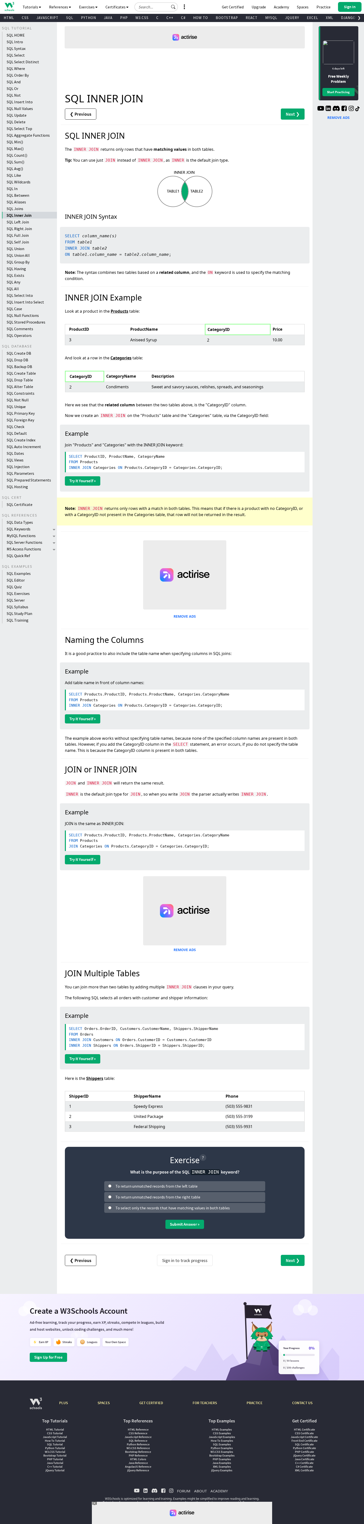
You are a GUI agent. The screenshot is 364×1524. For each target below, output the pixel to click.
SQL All (13, 288)
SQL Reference (138, 1440)
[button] (173, 7)
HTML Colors (138, 1459)
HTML (9, 17)
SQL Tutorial (55, 1444)
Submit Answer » (185, 1224)
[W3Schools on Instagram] (351, 109)
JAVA (108, 17)
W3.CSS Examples (221, 1452)
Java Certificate (304, 1459)
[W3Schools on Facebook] (344, 109)
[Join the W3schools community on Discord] (336, 109)
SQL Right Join (19, 228)
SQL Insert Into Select (25, 302)
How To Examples (222, 1440)
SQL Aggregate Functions (28, 135)
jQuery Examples (221, 1470)
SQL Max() (15, 148)
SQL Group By (18, 262)
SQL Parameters (20, 473)
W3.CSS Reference (138, 1448)
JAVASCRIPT (47, 17)
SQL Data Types (20, 522)
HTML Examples (222, 1429)
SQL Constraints (20, 393)
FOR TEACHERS (205, 1402)
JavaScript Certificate (304, 1437)
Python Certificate (304, 1448)
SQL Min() (15, 141)
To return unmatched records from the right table (157, 1197)
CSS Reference (138, 1433)
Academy (281, 6)
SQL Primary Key (21, 413)
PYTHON (88, 17)
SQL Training (17, 620)
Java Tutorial (55, 1463)
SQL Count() (17, 155)
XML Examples (222, 1466)
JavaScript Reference (138, 1437)
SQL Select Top (19, 128)
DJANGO (348, 17)
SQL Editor (16, 580)
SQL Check (15, 426)
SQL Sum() (15, 161)
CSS (25, 17)
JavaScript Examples (222, 1437)
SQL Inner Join (19, 215)
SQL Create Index (21, 439)
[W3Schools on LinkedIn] (328, 109)
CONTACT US (302, 1402)
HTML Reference (138, 1429)
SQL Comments (20, 328)
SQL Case (14, 308)
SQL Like (14, 175)
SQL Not (14, 95)
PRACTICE (254, 1402)
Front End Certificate (304, 1440)
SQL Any (13, 282)
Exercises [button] (87, 6)
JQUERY (292, 17)
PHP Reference (138, 1455)
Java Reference (138, 1463)
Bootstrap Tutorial (54, 1455)
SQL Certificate (19, 504)
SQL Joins (15, 208)
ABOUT (200, 1490)
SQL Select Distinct (23, 61)
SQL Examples (19, 573)
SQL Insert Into (20, 101)
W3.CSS (142, 17)
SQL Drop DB (17, 359)
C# (183, 17)
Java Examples (221, 1463)
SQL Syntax (16, 48)
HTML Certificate (304, 1429)
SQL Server (16, 600)
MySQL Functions (21, 535)
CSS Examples (222, 1433)
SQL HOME (16, 35)
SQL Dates (15, 453)
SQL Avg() (15, 168)
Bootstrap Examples (221, 1455)
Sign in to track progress (185, 1260)
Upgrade (259, 6)
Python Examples (222, 1448)
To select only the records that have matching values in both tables (172, 1207)
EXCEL (312, 17)
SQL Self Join (18, 241)
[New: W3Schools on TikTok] (357, 109)
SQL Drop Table (20, 379)
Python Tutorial (55, 1448)
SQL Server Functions (24, 542)
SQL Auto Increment (24, 446)
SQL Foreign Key (20, 419)
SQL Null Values (20, 108)
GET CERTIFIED (151, 1402)
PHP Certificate (304, 1452)
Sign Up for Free (48, 1357)
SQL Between (18, 195)
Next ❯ (293, 114)
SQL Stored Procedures (26, 322)
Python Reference (138, 1444)
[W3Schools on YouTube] (320, 109)
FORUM (183, 1490)
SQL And (14, 81)
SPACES (104, 1402)
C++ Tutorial (54, 1466)
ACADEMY (219, 1490)
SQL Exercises (18, 593)
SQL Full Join (18, 235)
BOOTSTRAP (227, 17)
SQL (69, 17)
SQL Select (16, 55)
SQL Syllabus (17, 606)
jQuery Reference (138, 1470)
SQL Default (17, 433)
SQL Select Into (20, 295)
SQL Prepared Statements (29, 480)
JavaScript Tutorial (55, 1437)
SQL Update (16, 115)
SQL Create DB (19, 353)
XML (329, 17)
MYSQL (271, 17)
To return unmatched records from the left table (156, 1186)
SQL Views (15, 459)
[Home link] (9, 6)
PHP (124, 17)
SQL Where (16, 68)
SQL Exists (15, 275)
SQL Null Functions (23, 315)
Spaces (303, 6)
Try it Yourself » (82, 480)
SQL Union (15, 248)
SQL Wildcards (18, 181)
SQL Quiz (14, 586)
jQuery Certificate (304, 1455)
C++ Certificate (304, 1463)
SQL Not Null (18, 399)
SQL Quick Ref (18, 555)
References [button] (59, 6)
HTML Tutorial (55, 1429)
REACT (252, 17)
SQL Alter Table (20, 386)
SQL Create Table (21, 373)
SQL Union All (18, 255)
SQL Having (16, 268)
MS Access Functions (24, 548)
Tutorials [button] (31, 6)
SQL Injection (18, 466)
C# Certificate (304, 1466)
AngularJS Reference (138, 1466)
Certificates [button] (115, 6)
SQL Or (12, 88)
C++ (169, 17)
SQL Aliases (16, 201)
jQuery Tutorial (55, 1470)
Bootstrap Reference (138, 1452)
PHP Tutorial (55, 1459)
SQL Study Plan (19, 613)
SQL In (12, 188)
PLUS (63, 1402)
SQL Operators (19, 335)
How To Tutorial (55, 1440)
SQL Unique (16, 406)
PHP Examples (222, 1459)
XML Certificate (304, 1470)
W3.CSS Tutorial (55, 1452)
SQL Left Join (18, 221)
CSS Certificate (304, 1433)
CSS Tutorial (55, 1433)
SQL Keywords (18, 528)
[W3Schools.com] (36, 1406)
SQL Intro (15, 41)
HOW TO (200, 17)
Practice (323, 6)
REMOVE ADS (185, 616)
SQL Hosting (17, 486)
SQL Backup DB (19, 366)
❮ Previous (80, 114)
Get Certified (233, 6)
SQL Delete (16, 121)
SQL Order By (18, 75)
